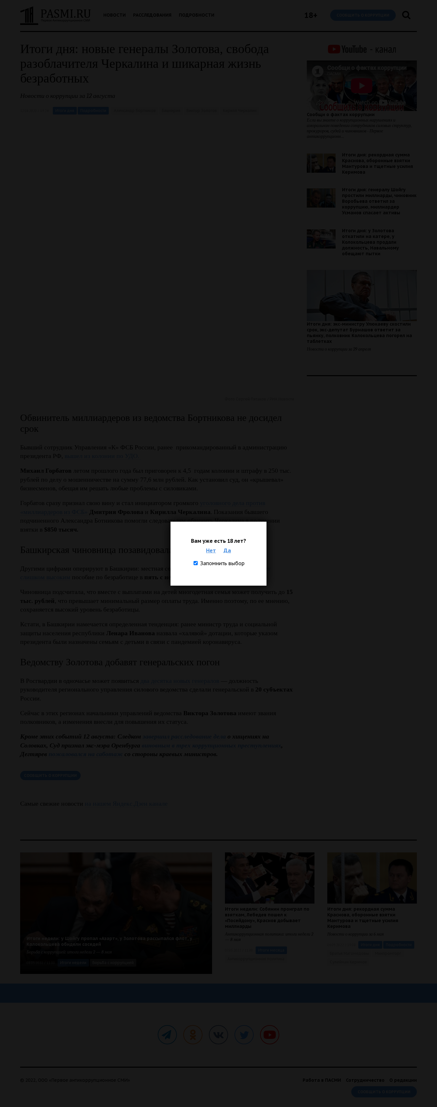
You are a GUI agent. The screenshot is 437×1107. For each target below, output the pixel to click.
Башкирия (171, 110)
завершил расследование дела (184, 736)
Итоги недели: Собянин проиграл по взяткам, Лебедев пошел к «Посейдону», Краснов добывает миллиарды (267, 917)
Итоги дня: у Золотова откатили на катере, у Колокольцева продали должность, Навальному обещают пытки (370, 242)
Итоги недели (73, 962)
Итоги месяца (271, 950)
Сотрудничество (365, 1080)
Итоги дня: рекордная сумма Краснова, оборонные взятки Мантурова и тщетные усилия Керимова (377, 163)
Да (227, 550)
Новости (114, 15)
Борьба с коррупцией (113, 962)
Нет (211, 550)
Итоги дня (64, 110)
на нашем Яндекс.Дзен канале (126, 803)
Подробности (196, 15)
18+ (310, 15)
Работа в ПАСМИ (322, 1080)
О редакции (403, 1080)
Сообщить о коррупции (363, 15)
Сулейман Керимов (348, 962)
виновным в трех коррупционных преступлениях (211, 745)
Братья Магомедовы (349, 953)
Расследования (152, 15)
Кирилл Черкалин (240, 110)
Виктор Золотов (202, 110)
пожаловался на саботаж (86, 753)
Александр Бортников (135, 110)
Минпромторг (388, 953)
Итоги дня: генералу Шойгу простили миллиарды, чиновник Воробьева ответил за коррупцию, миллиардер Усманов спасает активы (379, 201)
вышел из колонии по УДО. (103, 455)
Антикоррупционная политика (255, 958)
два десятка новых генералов (179, 680)
